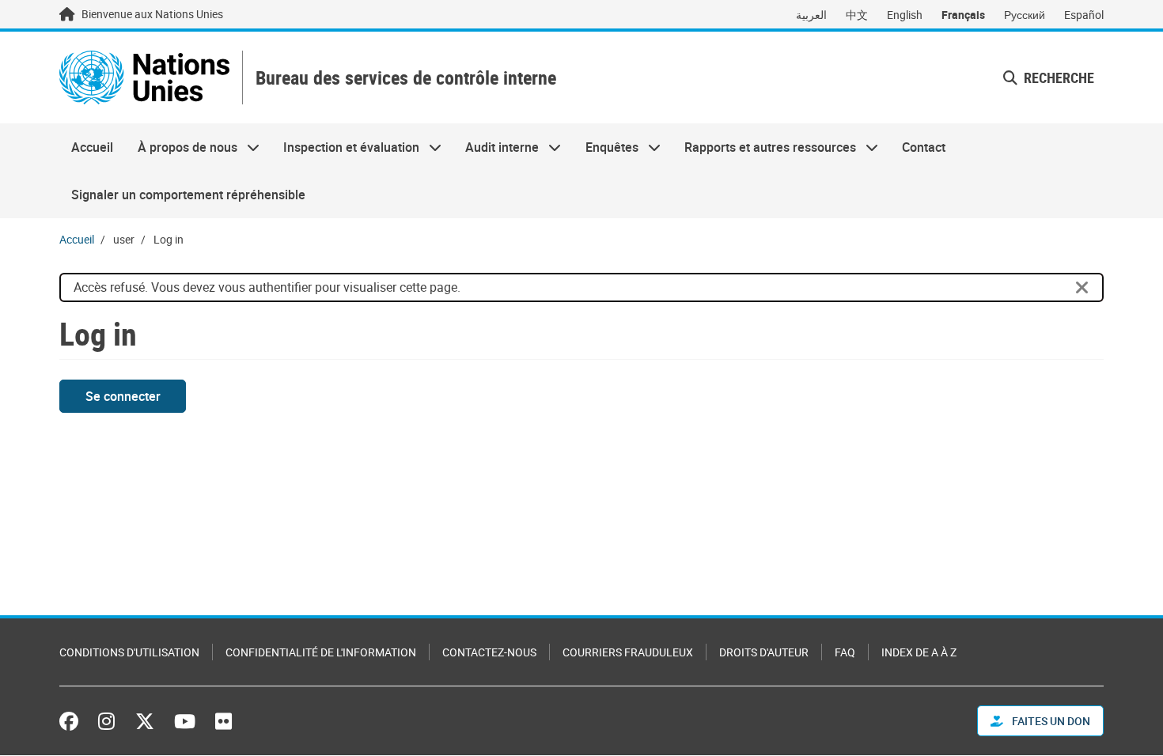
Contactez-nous (489, 652)
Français (963, 14)
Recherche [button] (1057, 77)
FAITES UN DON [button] (1050, 720)
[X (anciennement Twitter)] (144, 721)
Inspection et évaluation (345, 147)
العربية (811, 14)
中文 (857, 14)
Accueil (92, 147)
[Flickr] (223, 721)
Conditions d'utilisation (129, 652)
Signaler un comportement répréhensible (188, 194)
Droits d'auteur (764, 652)
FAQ (845, 652)
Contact (923, 147)
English (904, 14)
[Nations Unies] (144, 77)
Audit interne (496, 147)
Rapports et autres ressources (764, 147)
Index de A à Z (919, 652)
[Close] (1082, 287)
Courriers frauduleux (628, 652)
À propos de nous (181, 147)
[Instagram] (106, 721)
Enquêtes (606, 147)
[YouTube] (184, 721)
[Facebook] (72, 721)
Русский (1024, 14)
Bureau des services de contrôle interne (406, 77)
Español (1084, 14)
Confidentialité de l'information (320, 652)
